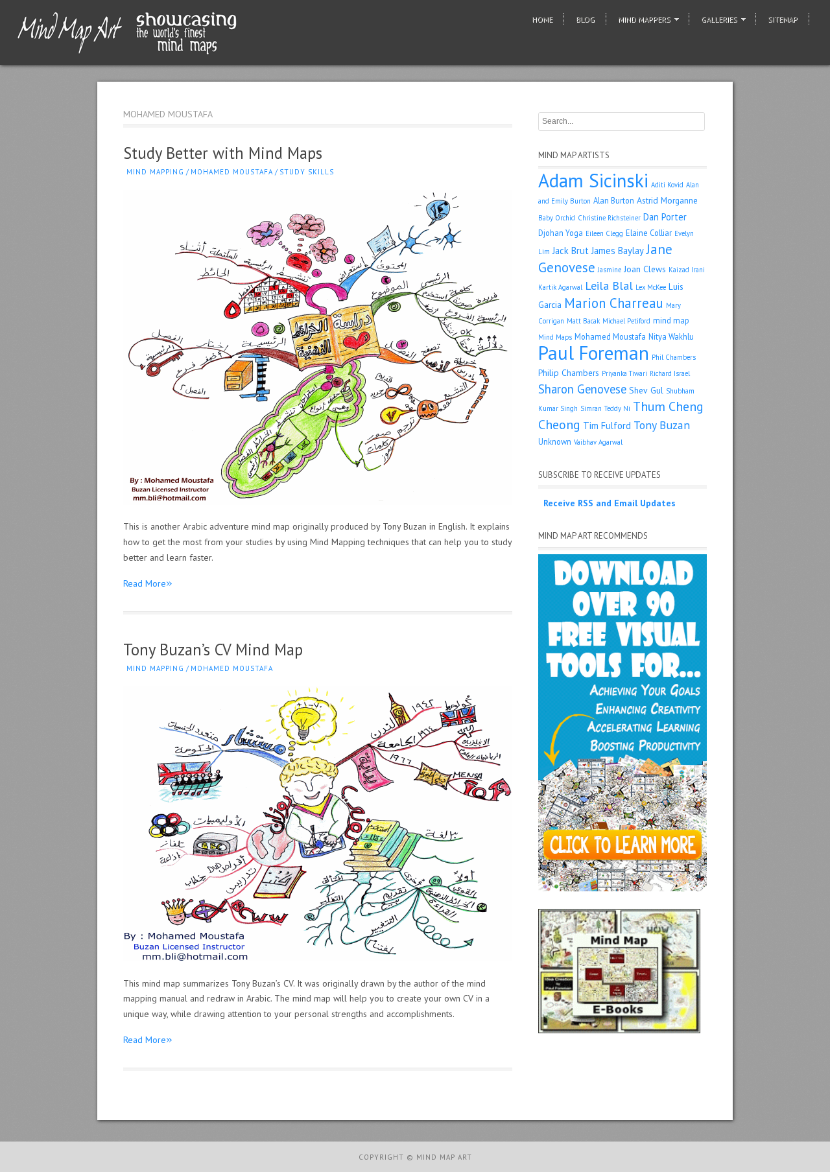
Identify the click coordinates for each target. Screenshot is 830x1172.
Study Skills (306, 171)
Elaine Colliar (649, 233)
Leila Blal (609, 285)
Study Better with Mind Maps (222, 153)
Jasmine (609, 269)
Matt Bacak (583, 320)
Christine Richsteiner (609, 217)
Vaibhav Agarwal (598, 442)
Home (542, 19)
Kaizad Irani (687, 269)
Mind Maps (555, 337)
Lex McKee (650, 287)
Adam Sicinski (593, 180)
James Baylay (617, 250)
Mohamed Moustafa (232, 171)
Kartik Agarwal (560, 287)
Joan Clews (645, 269)
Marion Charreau (613, 303)
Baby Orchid (556, 217)
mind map (671, 320)
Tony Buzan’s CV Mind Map (213, 649)
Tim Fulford (607, 425)
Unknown (554, 441)
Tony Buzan (662, 424)
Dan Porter (665, 217)
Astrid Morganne (667, 200)
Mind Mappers (644, 19)
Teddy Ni (617, 408)
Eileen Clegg (604, 233)
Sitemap (783, 19)
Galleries (719, 19)
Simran (591, 408)
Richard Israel (670, 373)
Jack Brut (570, 250)
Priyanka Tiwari (624, 373)
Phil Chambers (674, 357)
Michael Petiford (626, 320)
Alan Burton (613, 200)
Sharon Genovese (582, 389)
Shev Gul (646, 390)
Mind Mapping (155, 171)
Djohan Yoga (560, 233)
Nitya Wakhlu (671, 336)
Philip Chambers (568, 373)
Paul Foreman (593, 352)
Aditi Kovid (667, 184)
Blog (585, 19)
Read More (147, 583)
